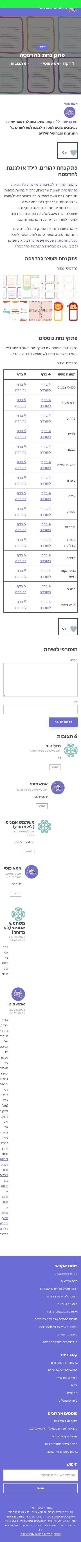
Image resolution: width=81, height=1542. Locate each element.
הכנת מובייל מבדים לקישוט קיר (58, 1289)
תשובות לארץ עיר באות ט (62, 1296)
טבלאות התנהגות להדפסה (36, 246)
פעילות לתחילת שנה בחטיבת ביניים (56, 1319)
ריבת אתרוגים (69, 1281)
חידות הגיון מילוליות (66, 1421)
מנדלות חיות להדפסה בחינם (60, 1342)
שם (76, 702)
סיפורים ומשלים (68, 1401)
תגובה (74, 660)
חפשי (40, 1488)
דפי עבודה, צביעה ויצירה (63, 1370)
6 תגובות (18, 63)
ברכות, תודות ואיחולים (64, 1362)
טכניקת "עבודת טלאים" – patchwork (53, 1429)
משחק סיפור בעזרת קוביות (61, 1444)
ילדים (42, 46)
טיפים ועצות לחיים (67, 1378)
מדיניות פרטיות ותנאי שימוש (36, 1534)
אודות (57, 1534)
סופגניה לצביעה (68, 1304)
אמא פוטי (51, 63)
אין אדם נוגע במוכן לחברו (62, 1311)
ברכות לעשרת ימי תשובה (62, 1452)
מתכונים (72, 1393)
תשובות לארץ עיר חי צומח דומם (58, 1327)
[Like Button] (73, 152)
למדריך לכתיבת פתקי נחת (46, 184)
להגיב (54, 767)
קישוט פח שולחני (67, 1334)
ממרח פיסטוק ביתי (66, 1273)
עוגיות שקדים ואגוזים (65, 1436)
